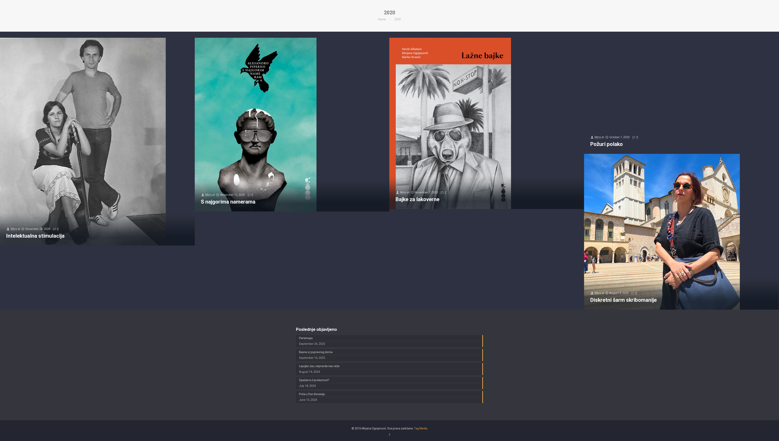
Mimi (14, 229)
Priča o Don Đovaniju (312, 394)
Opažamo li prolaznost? (314, 380)
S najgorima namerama (228, 202)
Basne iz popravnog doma (315, 352)
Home (382, 19)
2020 (397, 19)
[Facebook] (389, 435)
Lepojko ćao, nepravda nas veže (319, 366)
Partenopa (306, 338)
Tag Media (420, 428)
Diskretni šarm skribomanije (623, 300)
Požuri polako (606, 144)
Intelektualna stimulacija (35, 236)
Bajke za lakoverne (417, 199)
